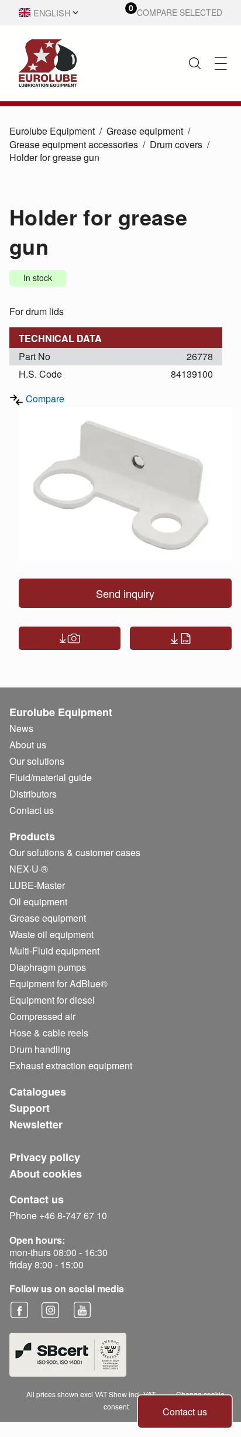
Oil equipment (38, 901)
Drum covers (176, 144)
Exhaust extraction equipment (70, 1065)
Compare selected (179, 12)
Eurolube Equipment (52, 131)
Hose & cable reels (48, 1032)
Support (29, 1108)
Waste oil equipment (51, 934)
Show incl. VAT (132, 1394)
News (21, 728)
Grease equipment (144, 131)
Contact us (185, 1411)
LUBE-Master (37, 885)
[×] (221, 63)
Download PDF (181, 638)
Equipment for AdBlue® (58, 983)
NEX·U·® (28, 868)
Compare (45, 398)
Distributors (33, 793)
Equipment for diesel (52, 1000)
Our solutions (36, 761)
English (51, 12)
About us (27, 744)
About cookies (45, 1173)
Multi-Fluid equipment (54, 950)
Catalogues (37, 1091)
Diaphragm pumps (47, 967)
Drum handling (40, 1049)
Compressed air (42, 1016)
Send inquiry (125, 593)
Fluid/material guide (50, 777)
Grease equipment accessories (73, 144)
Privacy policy (44, 1157)
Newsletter (36, 1124)
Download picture (69, 638)
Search (195, 63)
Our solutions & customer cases (74, 852)
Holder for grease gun (54, 157)
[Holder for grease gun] (125, 483)
